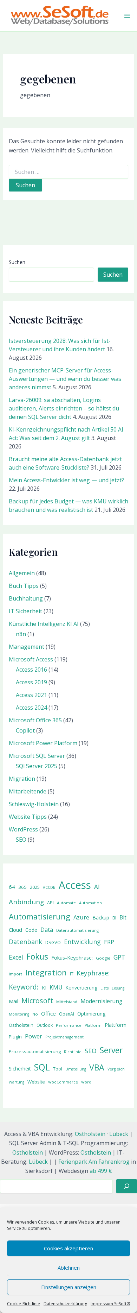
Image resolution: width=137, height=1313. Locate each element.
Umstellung (75, 1069)
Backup (100, 917)
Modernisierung (101, 1001)
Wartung (16, 1082)
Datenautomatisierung (77, 930)
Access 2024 (31, 707)
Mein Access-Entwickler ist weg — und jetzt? (66, 480)
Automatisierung (39, 916)
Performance (68, 1025)
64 (12, 886)
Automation (90, 902)
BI (114, 918)
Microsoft (37, 1000)
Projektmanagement (64, 1037)
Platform (93, 1025)
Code (31, 929)
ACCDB (49, 887)
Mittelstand (66, 1001)
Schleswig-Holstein (34, 804)
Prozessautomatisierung (35, 1051)
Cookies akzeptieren (68, 1248)
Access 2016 (31, 669)
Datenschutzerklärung (65, 1304)
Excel (16, 957)
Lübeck (118, 1134)
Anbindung (26, 901)
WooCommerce (63, 1082)
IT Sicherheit (25, 611)
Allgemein (22, 573)
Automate (66, 902)
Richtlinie (72, 1051)
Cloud (15, 929)
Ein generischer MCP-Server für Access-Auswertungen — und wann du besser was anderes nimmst (65, 378)
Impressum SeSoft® (110, 1304)
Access (75, 885)
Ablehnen (69, 1267)
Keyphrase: (93, 973)
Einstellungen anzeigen (68, 1286)
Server (111, 1050)
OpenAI (66, 1014)
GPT (119, 957)
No (35, 1014)
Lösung (118, 988)
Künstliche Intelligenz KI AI (44, 624)
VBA (96, 1067)
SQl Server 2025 (36, 766)
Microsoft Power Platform (43, 743)
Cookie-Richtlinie (23, 1304)
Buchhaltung (26, 598)
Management (26, 647)
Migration (22, 779)
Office (48, 1013)
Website (36, 1082)
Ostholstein (21, 1025)
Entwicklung (82, 941)
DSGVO (53, 942)
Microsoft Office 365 (35, 720)
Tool (57, 1069)
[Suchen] (126, 1186)
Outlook (45, 1025)
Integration (46, 972)
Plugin (15, 1037)
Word (86, 1082)
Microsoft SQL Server (37, 756)
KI (44, 987)
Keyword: (24, 987)
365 (22, 887)
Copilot (25, 730)
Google (103, 958)
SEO (21, 839)
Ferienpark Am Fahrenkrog (94, 1162)
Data (46, 930)
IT (71, 973)
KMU (56, 987)
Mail (13, 1001)
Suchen (17, 262)
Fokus (37, 956)
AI (97, 886)
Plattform (115, 1025)
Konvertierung (81, 987)
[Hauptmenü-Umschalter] (127, 16)
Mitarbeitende (27, 791)
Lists (104, 988)
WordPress (23, 829)
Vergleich (116, 1069)
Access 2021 (31, 695)
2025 (35, 887)
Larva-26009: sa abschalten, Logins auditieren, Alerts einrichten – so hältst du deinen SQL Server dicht (64, 408)
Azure (81, 917)
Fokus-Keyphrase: (72, 957)
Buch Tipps (24, 586)
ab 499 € (101, 1171)
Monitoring (19, 1014)
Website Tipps (28, 817)
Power (33, 1036)
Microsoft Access (31, 659)
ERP (109, 942)
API (50, 902)
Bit (122, 917)
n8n (21, 634)
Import (15, 973)
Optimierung (91, 1013)
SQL (42, 1067)
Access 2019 (31, 682)
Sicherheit (20, 1068)
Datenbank (25, 941)
